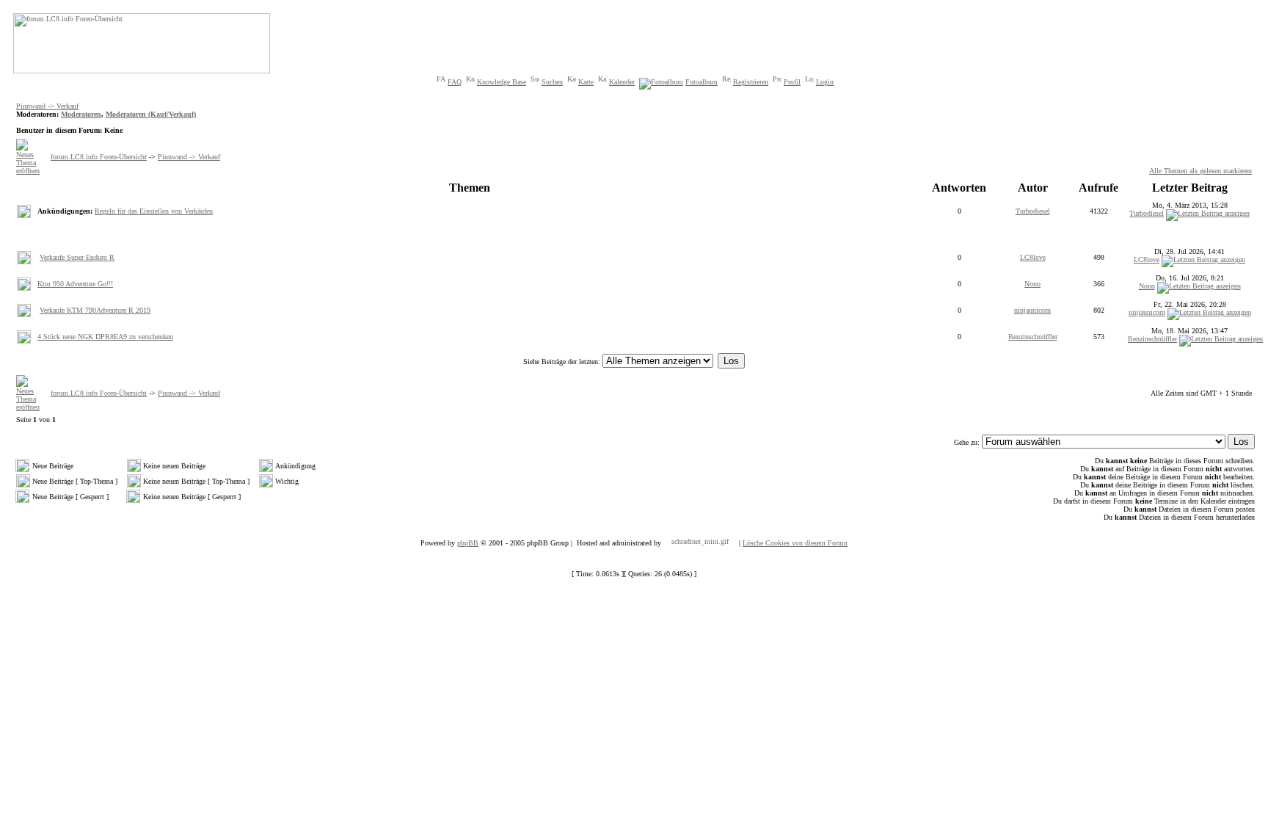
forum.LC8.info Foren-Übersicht (99, 157)
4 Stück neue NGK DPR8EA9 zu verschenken (105, 337)
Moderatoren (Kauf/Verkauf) (151, 114)
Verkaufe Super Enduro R (77, 257)
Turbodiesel (1033, 211)
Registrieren (750, 82)
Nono (1032, 284)
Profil (792, 82)
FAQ (455, 82)
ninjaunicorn (1032, 310)
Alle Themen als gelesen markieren (1200, 171)
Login (825, 82)
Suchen (552, 82)
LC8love (1033, 257)
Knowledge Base (501, 82)
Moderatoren (81, 114)
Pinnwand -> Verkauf (47, 106)
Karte (586, 82)
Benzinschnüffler (1032, 337)
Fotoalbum (701, 82)
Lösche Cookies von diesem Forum (795, 543)
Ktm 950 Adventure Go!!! (75, 284)
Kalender (622, 82)
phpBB (467, 543)
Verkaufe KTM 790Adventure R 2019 (95, 310)
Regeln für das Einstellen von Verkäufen (154, 211)
